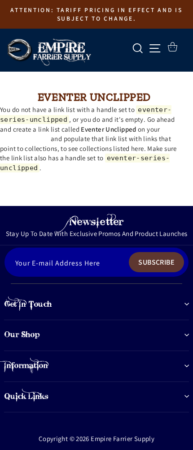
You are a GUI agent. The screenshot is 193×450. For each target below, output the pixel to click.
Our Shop (22, 334)
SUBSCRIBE (156, 262)
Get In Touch (28, 304)
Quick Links (26, 396)
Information (26, 365)
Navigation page (24, 138)
